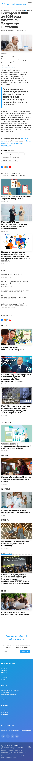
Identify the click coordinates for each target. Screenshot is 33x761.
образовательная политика (9, 160)
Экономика (5, 692)
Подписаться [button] (25, 651)
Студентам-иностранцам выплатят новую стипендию (15, 613)
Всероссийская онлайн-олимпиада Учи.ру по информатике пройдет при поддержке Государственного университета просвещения (14, 304)
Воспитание (12, 299)
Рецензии (5, 677)
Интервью (5, 675)
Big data (4, 699)
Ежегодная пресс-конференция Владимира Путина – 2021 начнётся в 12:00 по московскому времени (16, 377)
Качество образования (15, 292)
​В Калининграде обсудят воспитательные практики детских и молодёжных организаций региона (15, 296)
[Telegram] (7, 167)
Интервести (5, 697)
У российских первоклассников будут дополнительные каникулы (11, 275)
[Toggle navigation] (30, 3)
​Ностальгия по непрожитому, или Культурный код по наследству (15, 543)
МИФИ (21, 154)
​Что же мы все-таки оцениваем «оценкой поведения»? (16, 197)
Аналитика (5, 672)
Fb (27, 141)
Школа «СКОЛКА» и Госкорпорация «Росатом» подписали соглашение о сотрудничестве (14, 225)
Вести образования (7, 30)
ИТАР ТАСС (11, 150)
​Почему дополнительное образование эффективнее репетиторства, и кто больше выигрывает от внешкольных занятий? (15, 256)
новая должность (16, 157)
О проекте (5, 710)
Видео (4, 679)
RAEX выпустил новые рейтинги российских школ (15, 290)
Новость (29, 10)
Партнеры (5, 714)
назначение (6, 157)
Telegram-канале (7, 66)
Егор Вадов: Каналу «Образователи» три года (13, 348)
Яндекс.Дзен (6, 145)
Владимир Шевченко (11, 154)
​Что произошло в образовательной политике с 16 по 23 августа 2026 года (16, 446)
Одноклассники (16, 143)
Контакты (5, 712)
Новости (4, 668)
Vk (30, 141)
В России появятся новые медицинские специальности (15, 511)
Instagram (5, 143)
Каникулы (8, 277)
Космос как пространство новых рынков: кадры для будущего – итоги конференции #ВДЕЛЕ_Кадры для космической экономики (15, 578)
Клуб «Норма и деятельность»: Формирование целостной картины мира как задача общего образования (16, 409)
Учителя (10, 286)
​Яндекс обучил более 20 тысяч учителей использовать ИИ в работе (16, 479)
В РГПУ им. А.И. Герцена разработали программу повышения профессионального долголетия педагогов (14, 282)
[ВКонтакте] (2, 167)
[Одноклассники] (5, 167)
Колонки (4, 670)
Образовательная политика (13, 10)
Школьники (11, 307)
